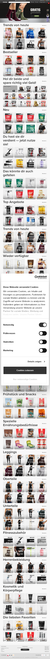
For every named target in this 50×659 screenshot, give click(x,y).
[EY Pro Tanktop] (19, 567)
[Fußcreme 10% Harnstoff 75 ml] (42, 609)
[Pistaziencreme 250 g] (42, 60)
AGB (1, 650)
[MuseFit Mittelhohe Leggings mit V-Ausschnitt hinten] (8, 471)
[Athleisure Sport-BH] (30, 248)
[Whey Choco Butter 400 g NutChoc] (19, 60)
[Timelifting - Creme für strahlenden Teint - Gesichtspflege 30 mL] (19, 609)
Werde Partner (2, 649)
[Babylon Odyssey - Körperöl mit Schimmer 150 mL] (30, 609)
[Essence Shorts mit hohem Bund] (8, 514)
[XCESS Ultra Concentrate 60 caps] (42, 71)
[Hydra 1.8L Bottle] (42, 163)
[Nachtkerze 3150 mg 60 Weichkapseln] (19, 386)
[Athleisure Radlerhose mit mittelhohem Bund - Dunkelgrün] (42, 514)
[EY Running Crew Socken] (30, 578)
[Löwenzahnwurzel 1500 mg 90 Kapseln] (8, 386)
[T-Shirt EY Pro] (42, 567)
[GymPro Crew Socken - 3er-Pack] (19, 152)
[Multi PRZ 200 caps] (42, 636)
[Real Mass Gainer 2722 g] (42, 625)
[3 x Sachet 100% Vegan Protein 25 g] (30, 128)
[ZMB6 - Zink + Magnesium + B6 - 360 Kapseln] (30, 386)
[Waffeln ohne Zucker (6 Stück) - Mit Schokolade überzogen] (19, 625)
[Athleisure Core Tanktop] (42, 487)
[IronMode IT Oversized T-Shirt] (19, 44)
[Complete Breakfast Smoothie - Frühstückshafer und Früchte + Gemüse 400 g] (30, 402)
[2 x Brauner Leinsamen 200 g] (8, 433)
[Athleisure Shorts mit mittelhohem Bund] (8, 525)
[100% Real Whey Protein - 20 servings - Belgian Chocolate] (19, 117)
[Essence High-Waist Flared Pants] (19, 460)
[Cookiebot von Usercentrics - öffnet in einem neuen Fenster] (35, 277)
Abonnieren (25, 649)
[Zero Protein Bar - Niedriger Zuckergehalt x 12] (42, 152)
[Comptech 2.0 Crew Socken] (30, 183)
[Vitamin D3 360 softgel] (42, 386)
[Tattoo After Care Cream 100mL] (8, 609)
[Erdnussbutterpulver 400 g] (30, 194)
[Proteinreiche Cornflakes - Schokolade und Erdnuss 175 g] (30, 264)
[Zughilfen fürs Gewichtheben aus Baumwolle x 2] (8, 152)
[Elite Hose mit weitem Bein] (19, 525)
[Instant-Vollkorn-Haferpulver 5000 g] (19, 433)
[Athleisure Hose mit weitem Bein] (30, 525)
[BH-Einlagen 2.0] (8, 248)
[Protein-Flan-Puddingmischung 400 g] (8, 402)
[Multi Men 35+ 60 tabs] (30, 221)
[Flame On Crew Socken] (8, 578)
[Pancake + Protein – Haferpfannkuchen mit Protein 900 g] (30, 71)
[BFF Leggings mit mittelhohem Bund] (8, 237)
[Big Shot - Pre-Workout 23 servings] (19, 210)
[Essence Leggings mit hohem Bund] (8, 460)
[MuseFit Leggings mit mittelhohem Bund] (30, 33)
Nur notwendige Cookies (25, 379)
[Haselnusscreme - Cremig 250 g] (30, 60)
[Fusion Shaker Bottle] (8, 194)
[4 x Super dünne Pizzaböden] (8, 60)
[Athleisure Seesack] (30, 44)
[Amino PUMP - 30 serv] (8, 210)
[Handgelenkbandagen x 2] (8, 163)
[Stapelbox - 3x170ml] (8, 551)
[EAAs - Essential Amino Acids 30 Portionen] (30, 152)
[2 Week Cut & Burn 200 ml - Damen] (19, 598)
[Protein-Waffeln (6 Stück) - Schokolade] (19, 636)
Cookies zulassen (25, 370)
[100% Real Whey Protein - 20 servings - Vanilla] (30, 117)
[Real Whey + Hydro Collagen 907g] (19, 194)
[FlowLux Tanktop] (30, 487)
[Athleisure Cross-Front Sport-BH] (42, 44)
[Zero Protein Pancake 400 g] (8, 636)
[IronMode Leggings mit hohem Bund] (30, 471)
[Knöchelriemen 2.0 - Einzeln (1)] (30, 551)
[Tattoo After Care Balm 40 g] (42, 598)
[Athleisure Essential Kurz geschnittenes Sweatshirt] (42, 248)
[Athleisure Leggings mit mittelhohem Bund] (42, 237)
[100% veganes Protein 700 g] (19, 128)
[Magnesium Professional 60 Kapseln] (30, 625)
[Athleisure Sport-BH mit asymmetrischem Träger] (19, 33)
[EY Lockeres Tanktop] (8, 487)
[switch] (43, 333)
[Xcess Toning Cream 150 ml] (30, 598)
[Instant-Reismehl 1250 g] (42, 433)
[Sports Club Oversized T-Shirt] (42, 128)
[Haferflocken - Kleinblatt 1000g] (42, 402)
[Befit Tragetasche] (30, 163)
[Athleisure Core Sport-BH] (8, 498)
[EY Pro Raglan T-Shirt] (30, 567)
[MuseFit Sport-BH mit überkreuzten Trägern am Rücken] (42, 264)
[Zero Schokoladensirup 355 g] (19, 413)
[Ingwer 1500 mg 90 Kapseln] (19, 264)
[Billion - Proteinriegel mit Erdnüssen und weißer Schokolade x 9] (42, 194)
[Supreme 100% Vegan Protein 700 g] (42, 117)
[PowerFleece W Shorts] (42, 525)
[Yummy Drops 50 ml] (8, 625)
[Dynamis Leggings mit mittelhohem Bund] (42, 471)
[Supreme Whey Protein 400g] (8, 128)
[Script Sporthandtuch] (30, 540)
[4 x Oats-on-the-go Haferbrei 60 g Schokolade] (42, 444)
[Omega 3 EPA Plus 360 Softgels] (8, 264)
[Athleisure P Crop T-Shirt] (8, 44)
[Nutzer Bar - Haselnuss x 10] (19, 444)
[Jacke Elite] (19, 498)
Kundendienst (2, 651)
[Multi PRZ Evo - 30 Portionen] (8, 71)
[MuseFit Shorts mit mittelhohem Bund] (8, 33)
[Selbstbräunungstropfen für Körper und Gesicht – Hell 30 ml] (8, 598)
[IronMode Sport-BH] (30, 498)
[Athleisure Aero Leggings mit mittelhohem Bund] (19, 471)
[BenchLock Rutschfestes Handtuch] (42, 540)
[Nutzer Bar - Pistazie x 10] (30, 444)
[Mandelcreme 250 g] (30, 433)
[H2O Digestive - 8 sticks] (42, 413)
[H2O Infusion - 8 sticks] (19, 163)
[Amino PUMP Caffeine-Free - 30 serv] (42, 221)
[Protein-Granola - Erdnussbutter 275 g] (8, 413)
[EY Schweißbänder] (19, 551)
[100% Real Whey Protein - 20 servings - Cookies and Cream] (8, 117)
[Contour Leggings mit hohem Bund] (19, 237)
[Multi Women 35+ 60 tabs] (19, 221)
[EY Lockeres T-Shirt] (19, 487)
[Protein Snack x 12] (19, 71)
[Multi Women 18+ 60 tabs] (42, 183)
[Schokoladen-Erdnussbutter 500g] (30, 413)
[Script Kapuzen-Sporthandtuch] (8, 540)
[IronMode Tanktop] (19, 578)
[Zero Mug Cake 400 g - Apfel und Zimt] (19, 402)
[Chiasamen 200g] (8, 444)
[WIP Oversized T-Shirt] (30, 237)
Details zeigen (34, 361)
